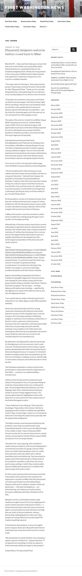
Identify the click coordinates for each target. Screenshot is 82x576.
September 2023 (57, 173)
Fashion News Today (12, 26)
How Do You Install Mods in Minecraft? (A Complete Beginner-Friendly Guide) (62, 90)
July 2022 (54, 228)
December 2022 (56, 208)
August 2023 (55, 177)
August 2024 (55, 141)
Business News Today (28, 21)
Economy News (56, 276)
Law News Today (57, 319)
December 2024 (56, 125)
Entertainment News (58, 295)
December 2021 (56, 256)
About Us (43, 26)
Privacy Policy (9, 571)
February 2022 (56, 248)
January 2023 (55, 204)
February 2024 (56, 153)
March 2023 (55, 196)
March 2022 (55, 244)
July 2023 (54, 181)
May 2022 (54, 236)
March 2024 (55, 149)
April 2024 (54, 145)
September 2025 (57, 117)
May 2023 (54, 189)
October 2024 (56, 133)
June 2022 (54, 232)
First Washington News (34, 7)
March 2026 (55, 105)
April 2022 (54, 240)
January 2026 (55, 109)
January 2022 (55, 252)
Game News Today (64, 21)
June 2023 (54, 184)
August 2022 (55, 224)
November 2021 (56, 260)
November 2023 (56, 165)
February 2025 (56, 121)
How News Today (11, 21)
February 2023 (56, 200)
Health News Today (47, 21)
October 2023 (56, 169)
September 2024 (57, 137)
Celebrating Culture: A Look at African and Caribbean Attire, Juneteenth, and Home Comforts (64, 65)
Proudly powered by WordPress (26, 571)
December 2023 (56, 161)
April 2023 (54, 192)
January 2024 (55, 157)
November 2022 (56, 212)
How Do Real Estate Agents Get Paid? (64, 84)
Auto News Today (29, 26)
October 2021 (56, 264)
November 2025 (56, 113)
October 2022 (56, 216)
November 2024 (56, 129)
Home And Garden (57, 311)
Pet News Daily (56, 323)
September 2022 (57, 220)
